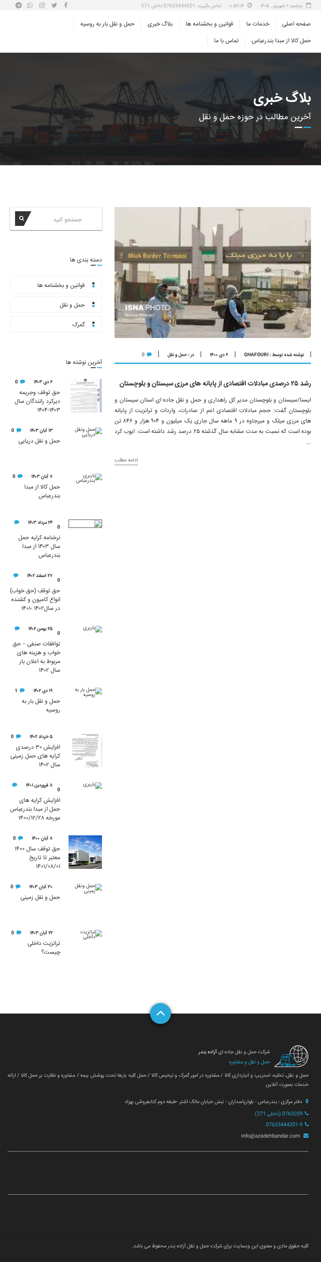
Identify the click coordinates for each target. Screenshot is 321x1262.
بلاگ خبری (160, 24)
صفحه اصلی (296, 24)
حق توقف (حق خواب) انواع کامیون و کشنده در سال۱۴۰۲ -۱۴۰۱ (35, 600)
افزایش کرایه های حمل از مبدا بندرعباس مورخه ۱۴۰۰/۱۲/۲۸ (35, 809)
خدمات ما (257, 24)
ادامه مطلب (126, 461)
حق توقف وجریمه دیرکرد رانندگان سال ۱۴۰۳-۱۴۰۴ (37, 402)
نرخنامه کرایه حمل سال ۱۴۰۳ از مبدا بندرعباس (39, 547)
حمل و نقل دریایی (39, 441)
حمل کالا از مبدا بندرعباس (281, 41)
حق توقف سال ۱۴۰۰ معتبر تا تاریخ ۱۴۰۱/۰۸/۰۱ (37, 858)
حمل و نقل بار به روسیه (107, 24)
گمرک (78, 325)
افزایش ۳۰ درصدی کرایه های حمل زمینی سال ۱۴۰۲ (35, 756)
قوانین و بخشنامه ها (209, 24)
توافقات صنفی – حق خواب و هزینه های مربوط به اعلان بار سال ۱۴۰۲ (36, 657)
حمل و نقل (177, 354)
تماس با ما (226, 41)
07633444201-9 (284, 1125)
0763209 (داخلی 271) (279, 1114)
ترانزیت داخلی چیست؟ (44, 948)
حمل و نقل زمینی (40, 897)
